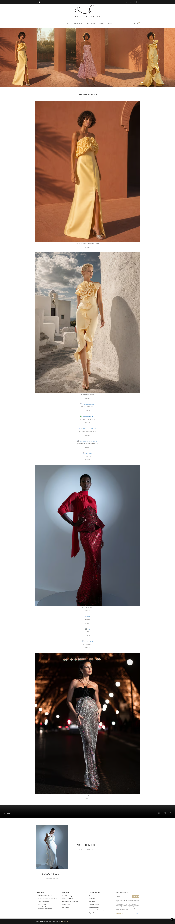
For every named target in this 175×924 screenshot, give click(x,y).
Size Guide (92, 898)
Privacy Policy (66, 904)
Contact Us (92, 896)
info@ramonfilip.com (132, 906)
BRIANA (87, 619)
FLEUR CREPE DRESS (87, 394)
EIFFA (87, 795)
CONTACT (102, 23)
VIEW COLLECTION (86, 850)
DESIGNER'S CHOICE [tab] (87, 94)
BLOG (110, 23)
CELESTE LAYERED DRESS (87, 419)
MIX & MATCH (91, 23)
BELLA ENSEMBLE (87, 607)
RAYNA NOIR (87, 456)
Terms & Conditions (67, 898)
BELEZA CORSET (87, 644)
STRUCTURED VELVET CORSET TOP (87, 444)
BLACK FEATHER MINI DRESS (87, 431)
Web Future (65, 921)
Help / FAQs (92, 901)
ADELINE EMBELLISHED (87, 407)
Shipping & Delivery (94, 907)
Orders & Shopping (94, 904)
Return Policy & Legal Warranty (70, 901)
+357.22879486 (42, 904)
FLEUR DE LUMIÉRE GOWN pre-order (87, 243)
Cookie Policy (66, 907)
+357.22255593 (42, 906)
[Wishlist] (135, 2)
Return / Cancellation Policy (96, 910)
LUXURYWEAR (78, 23)
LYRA (87, 632)
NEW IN (68, 23)
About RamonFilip (67, 896)
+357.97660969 (48, 908)
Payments (91, 913)
